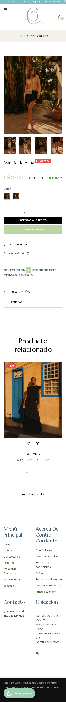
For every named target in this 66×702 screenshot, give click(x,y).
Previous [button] (6, 417)
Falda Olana (33, 454)
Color (7, 189)
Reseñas (9, 585)
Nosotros (9, 563)
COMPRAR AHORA (51, 1)
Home (21, 36)
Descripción (20, 292)
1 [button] (27, 472)
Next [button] (59, 417)
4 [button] (39, 472)
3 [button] (35, 472)
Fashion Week (12, 579)
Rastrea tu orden (46, 591)
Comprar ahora (33, 229)
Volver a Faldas (35, 494)
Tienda (8, 550)
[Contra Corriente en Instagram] (37, 653)
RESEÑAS (16, 302)
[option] (33, 418)
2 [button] (31, 472)
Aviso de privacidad (47, 556)
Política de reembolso (49, 585)
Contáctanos (12, 556)
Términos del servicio (49, 579)
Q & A (39, 573)
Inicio (7, 544)
